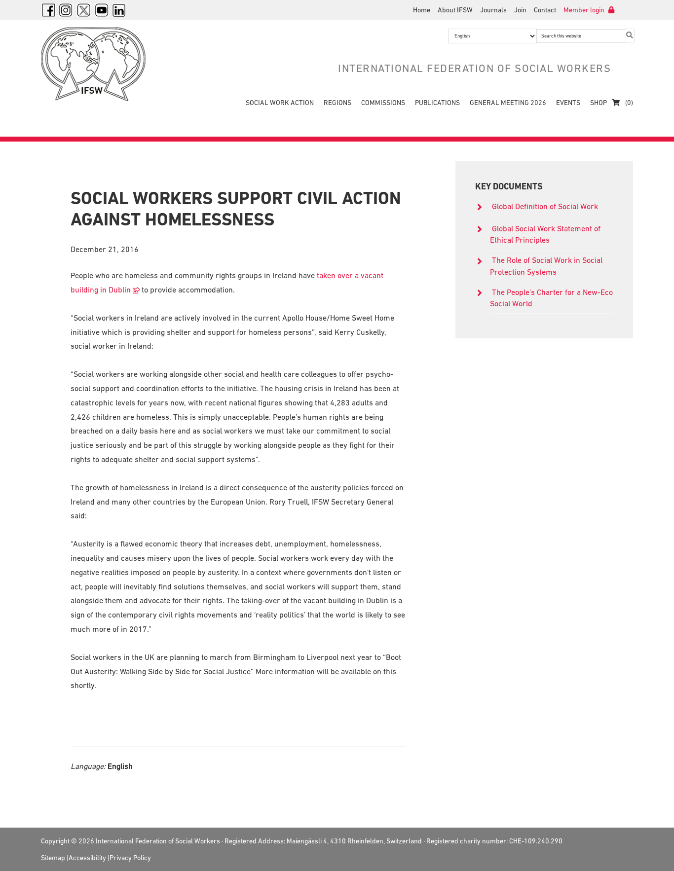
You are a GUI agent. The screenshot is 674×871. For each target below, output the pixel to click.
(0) (628, 103)
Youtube (101, 9)
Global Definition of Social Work (545, 206)
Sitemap (53, 858)
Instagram (66, 9)
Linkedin (119, 9)
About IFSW (455, 10)
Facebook (48, 9)
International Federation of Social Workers (100, 64)
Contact (545, 10)
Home (421, 10)
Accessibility (87, 858)
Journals (493, 10)
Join (520, 10)
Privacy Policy (130, 858)
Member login (584, 10)
